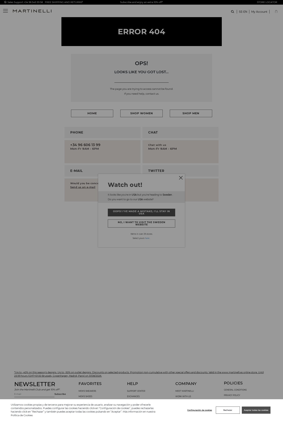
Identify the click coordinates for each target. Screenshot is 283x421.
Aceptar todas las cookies (256, 410)
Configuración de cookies (199, 410)
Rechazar (227, 410)
